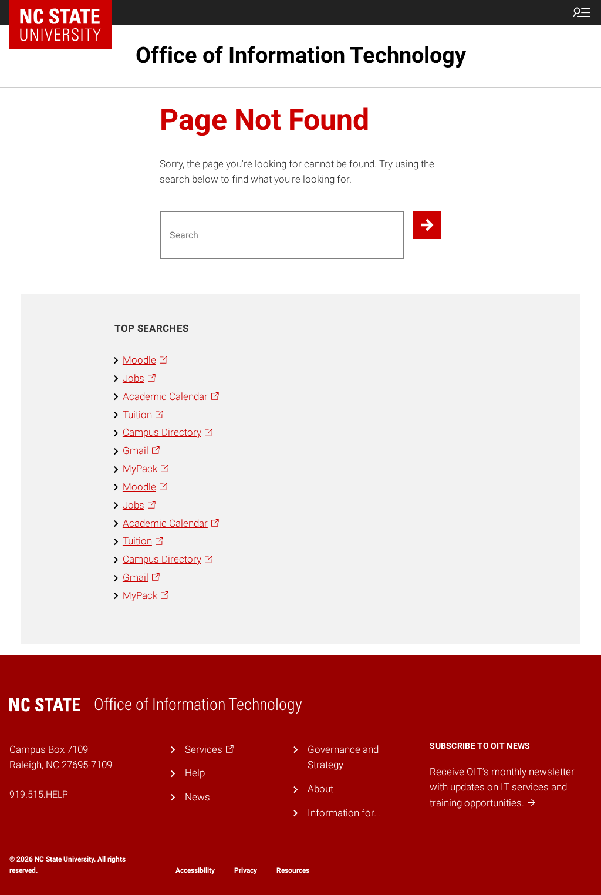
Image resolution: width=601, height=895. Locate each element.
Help (195, 773)
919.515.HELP (38, 794)
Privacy (245, 870)
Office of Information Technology (301, 55)
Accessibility (195, 870)
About (320, 789)
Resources (292, 870)
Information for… (344, 813)
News (197, 797)
